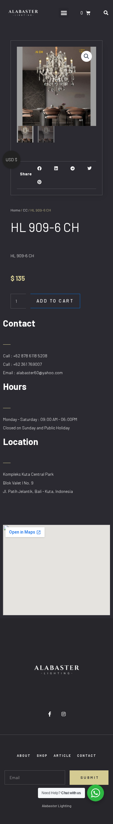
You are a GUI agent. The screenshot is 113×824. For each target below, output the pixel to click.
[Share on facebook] (39, 168)
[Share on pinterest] (39, 182)
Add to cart (55, 300)
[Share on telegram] (73, 168)
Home (15, 210)
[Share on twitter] (89, 168)
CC (25, 210)
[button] (64, 13)
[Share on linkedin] (56, 168)
